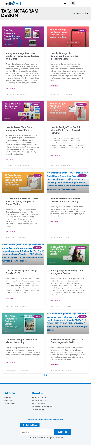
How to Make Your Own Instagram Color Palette (19, 128)
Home (73, 13)
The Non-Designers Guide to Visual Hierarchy (21, 341)
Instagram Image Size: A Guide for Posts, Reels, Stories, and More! (22, 56)
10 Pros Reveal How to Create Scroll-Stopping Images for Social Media (22, 201)
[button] (65, 3)
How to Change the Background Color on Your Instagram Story (65, 56)
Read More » (10, 88)
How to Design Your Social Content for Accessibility (65, 200)
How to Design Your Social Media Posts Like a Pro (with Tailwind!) (66, 130)
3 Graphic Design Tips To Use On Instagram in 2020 (66, 341)
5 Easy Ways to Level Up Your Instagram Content (66, 272)
